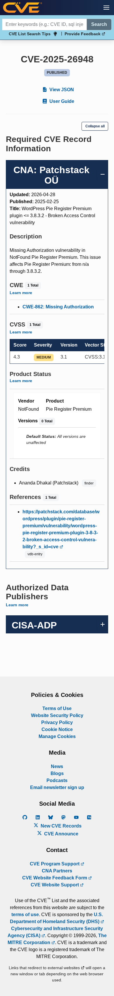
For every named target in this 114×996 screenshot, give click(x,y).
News (57, 766)
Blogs (57, 773)
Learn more (21, 292)
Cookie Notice (57, 729)
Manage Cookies (57, 736)
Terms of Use (57, 708)
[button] (106, 7)
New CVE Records (60, 825)
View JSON (61, 89)
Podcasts (57, 780)
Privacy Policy (57, 722)
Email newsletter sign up (57, 787)
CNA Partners (57, 870)
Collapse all (95, 126)
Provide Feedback (83, 33)
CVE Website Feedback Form (55, 877)
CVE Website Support (55, 884)
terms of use (25, 914)
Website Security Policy (57, 715)
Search (99, 24)
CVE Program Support (55, 863)
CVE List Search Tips (30, 33)
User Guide (61, 101)
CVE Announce (60, 833)
